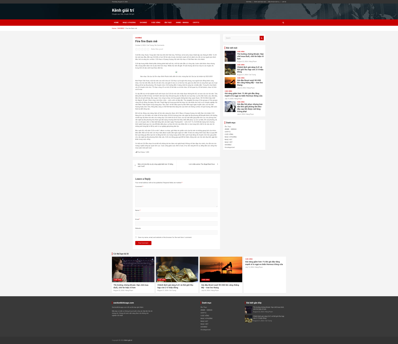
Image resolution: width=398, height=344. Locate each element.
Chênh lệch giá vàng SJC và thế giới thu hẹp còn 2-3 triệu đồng (250, 69)
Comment (139, 186)
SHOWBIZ (143, 22)
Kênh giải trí (123, 10)
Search (262, 38)
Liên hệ (284, 1)
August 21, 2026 (242, 74)
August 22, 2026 (242, 61)
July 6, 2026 (241, 114)
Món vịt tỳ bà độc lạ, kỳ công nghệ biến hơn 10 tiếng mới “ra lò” (155, 165)
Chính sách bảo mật (260, 1)
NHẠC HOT (228, 139)
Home (116, 22)
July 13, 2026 (229, 98)
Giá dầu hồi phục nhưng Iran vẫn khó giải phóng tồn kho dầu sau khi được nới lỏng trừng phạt (250, 107)
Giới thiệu (249, 1)
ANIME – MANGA (182, 22)
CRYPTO (196, 22)
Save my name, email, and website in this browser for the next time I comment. (165, 237)
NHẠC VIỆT (229, 142)
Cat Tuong (150, 45)
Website (138, 228)
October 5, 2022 (140, 45)
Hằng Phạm (253, 61)
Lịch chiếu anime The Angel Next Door (202, 164)
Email (137, 219)
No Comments (159, 45)
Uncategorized (230, 147)
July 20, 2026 (241, 88)
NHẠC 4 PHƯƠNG (129, 22)
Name (137, 210)
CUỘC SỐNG (155, 22)
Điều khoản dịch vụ (273, 1)
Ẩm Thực (168, 22)
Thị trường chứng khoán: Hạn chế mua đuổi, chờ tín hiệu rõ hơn (250, 56)
